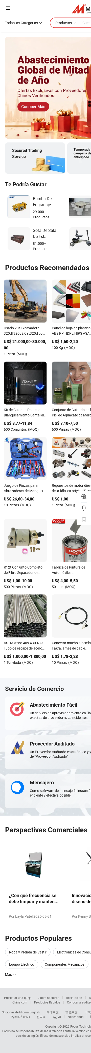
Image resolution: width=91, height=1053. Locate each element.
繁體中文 (71, 1012)
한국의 (41, 1017)
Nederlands (75, 1017)
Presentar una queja (18, 998)
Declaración (74, 998)
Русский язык (20, 1017)
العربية (57, 1017)
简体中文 (53, 1012)
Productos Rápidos (47, 1002)
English (35, 1012)
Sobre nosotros (48, 998)
